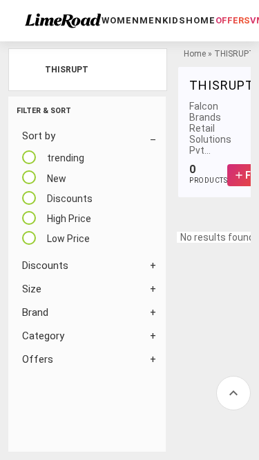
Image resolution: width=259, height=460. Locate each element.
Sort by (38, 136)
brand (35, 312)
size (31, 289)
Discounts (45, 265)
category (43, 336)
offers (232, 20)
